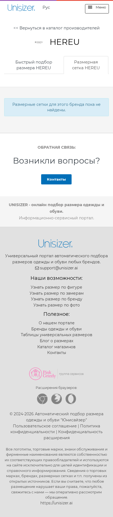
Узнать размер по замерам (57, 293)
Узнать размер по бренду (56, 299)
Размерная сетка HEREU (86, 64)
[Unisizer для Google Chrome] (42, 398)
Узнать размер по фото (56, 305)
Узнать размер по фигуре (56, 287)
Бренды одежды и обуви (56, 329)
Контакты (56, 179)
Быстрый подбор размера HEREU (33, 64)
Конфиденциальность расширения (73, 434)
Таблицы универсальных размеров (56, 334)
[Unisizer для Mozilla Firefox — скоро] (56, 398)
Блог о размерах (56, 340)
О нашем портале (57, 322)
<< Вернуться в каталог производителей (56, 28)
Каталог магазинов (56, 346)
